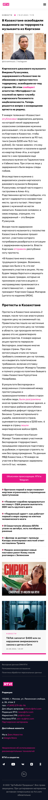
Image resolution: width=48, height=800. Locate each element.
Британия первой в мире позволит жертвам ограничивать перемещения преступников (23, 492)
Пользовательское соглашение (16, 668)
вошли (25, 425)
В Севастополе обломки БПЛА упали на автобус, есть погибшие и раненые (22, 528)
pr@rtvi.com (24, 715)
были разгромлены (30, 399)
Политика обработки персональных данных (22, 672)
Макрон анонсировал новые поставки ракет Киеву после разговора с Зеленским (19, 553)
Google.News (10, 738)
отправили (20, 249)
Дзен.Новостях (15, 734)
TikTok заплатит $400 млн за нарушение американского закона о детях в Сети (23, 641)
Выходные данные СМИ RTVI (14, 664)
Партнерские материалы (15, 722)
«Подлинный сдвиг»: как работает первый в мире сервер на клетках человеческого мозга (23, 516)
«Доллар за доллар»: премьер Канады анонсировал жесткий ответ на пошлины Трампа (23, 540)
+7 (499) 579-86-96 (16, 705)
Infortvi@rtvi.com (32, 708)
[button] (45, 4)
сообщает (29, 87)
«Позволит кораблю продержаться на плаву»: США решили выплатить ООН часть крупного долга (23, 504)
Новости (7, 15)
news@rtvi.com (25, 712)
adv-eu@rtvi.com (25, 718)
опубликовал (9, 118)
